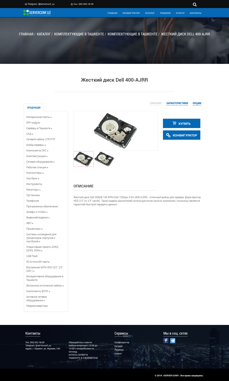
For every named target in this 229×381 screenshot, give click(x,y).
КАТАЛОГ (150, 13)
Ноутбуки (31, 178)
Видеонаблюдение (37, 217)
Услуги (118, 353)
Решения (119, 349)
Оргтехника (33, 195)
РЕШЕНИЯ (165, 13)
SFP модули (33, 122)
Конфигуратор (121, 342)
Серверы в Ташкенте (38, 128)
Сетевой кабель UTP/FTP (40, 139)
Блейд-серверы (35, 144)
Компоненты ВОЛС (37, 291)
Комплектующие (36, 156)
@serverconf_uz (46, 3)
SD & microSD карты (38, 261)
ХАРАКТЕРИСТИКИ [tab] (177, 103)
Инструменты (34, 184)
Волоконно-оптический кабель (44, 285)
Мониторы (32, 189)
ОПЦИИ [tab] (197, 103)
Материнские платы (38, 117)
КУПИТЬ (184, 123)
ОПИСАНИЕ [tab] (156, 103)
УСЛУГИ (180, 13)
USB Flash (32, 256)
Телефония (32, 200)
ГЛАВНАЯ (112, 13)
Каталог (118, 346)
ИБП (28, 223)
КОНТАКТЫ (195, 13)
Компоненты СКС (36, 150)
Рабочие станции (36, 167)
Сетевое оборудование (39, 161)
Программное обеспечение (42, 206)
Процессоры (33, 228)
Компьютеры (34, 172)
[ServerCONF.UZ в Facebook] (165, 340)
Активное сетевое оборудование (36, 298)
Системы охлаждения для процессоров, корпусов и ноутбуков (41, 238)
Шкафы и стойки (36, 211)
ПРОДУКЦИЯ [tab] (33, 107)
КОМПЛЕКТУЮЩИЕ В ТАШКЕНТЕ (79, 33)
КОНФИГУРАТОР (131, 13)
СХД (28, 133)
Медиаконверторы (37, 305)
